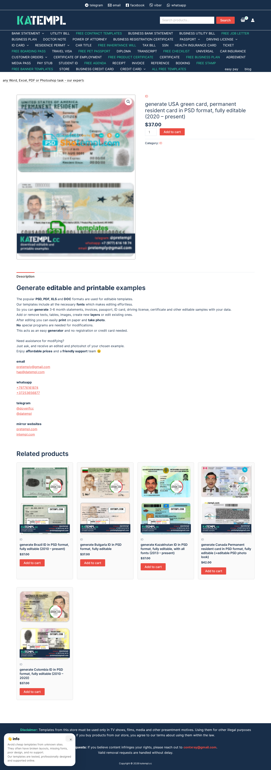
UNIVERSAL (205, 51)
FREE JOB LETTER (235, 33)
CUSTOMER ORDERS (27, 57)
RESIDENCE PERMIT (50, 45)
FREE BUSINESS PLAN (203, 57)
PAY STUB (44, 63)
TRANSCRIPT (147, 51)
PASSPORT (188, 39)
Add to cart (172, 132)
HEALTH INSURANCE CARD (195, 45)
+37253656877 (28, 393)
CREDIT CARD (131, 69)
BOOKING (183, 63)
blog (248, 69)
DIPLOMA (124, 51)
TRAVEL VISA (62, 51)
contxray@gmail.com (200, 747)
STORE (64, 69)
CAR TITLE (84, 45)
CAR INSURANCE (233, 51)
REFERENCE (160, 63)
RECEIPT (119, 63)
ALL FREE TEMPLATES (169, 69)
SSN (165, 45)
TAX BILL (149, 45)
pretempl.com (26, 429)
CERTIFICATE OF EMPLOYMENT (78, 57)
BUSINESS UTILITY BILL (197, 33)
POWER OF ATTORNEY (90, 39)
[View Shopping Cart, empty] (243, 20)
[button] (128, 101)
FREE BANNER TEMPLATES (32, 69)
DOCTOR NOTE (54, 39)
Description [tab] (25, 276)
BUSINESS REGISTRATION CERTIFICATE (143, 39)
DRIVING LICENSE (220, 39)
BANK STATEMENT (26, 33)
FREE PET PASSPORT (94, 51)
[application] (42, 33)
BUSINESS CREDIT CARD (95, 69)
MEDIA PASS (21, 63)
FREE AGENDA (95, 63)
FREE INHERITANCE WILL (117, 45)
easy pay (231, 69)
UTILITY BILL (60, 33)
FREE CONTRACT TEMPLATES (99, 33)
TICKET (228, 45)
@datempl (24, 414)
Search (225, 20)
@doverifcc (25, 408)
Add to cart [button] (32, 563)
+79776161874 (27, 388)
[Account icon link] (253, 20)
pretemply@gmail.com (33, 367)
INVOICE (138, 63)
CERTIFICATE (170, 57)
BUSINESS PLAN (24, 39)
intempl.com (25, 434)
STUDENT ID (68, 63)
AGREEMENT (236, 57)
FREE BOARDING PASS (29, 51)
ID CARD (18, 45)
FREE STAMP (206, 63)
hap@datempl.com (30, 372)
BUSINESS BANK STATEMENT (150, 33)
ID (146, 96)
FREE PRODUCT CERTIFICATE (130, 57)
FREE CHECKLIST (176, 51)
